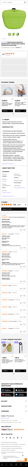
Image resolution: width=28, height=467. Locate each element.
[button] (14, 54)
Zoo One (4, 42)
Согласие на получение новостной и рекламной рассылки (12, 453)
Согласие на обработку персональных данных (11, 448)
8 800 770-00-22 (7, 416)
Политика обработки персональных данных (11, 446)
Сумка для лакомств (19, 187)
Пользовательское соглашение (8, 450)
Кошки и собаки (6, 192)
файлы (14, 456)
